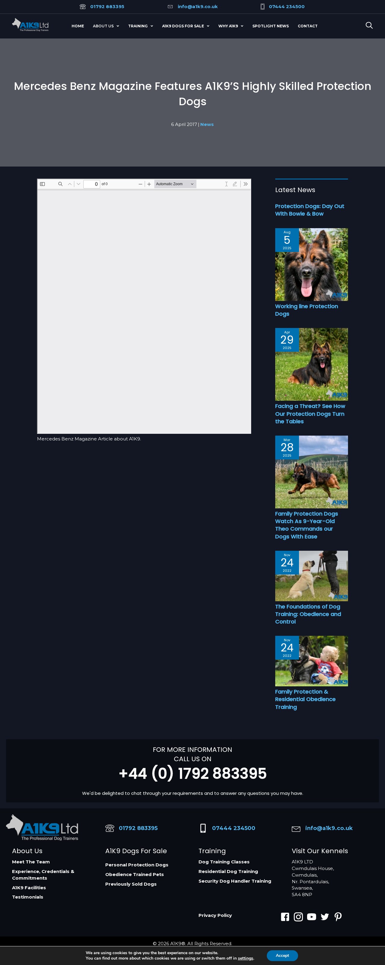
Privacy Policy (215, 915)
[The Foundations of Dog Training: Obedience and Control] (311, 575)
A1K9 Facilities (29, 887)
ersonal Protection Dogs (138, 865)
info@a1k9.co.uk (198, 6)
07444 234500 (287, 6)
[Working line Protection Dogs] (311, 264)
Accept (282, 955)
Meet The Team (31, 862)
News (207, 124)
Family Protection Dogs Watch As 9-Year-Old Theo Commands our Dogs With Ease (306, 525)
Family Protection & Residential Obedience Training (305, 699)
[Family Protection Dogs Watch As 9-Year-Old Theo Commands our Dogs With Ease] (311, 471)
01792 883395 (107, 6)
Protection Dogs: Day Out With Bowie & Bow (309, 209)
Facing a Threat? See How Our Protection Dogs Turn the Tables (310, 413)
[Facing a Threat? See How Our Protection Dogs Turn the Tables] (311, 364)
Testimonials (27, 897)
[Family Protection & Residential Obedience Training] (311, 660)
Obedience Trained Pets (134, 874)
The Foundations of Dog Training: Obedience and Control (308, 614)
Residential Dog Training (228, 871)
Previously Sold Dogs (131, 884)
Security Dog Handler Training (235, 881)
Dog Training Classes (224, 862)
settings (245, 958)
